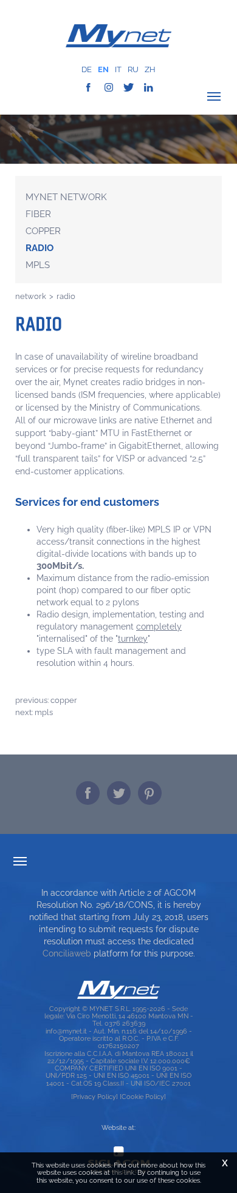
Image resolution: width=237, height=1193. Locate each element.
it (118, 69)
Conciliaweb (67, 953)
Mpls (38, 265)
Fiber (38, 214)
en (103, 69)
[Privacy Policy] (94, 1096)
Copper (43, 231)
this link (123, 1172)
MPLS (44, 712)
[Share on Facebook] (88, 793)
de (86, 69)
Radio (39, 248)
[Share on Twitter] (119, 793)
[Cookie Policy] (143, 1096)
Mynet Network (66, 197)
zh (150, 69)
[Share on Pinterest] (150, 793)
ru (133, 69)
